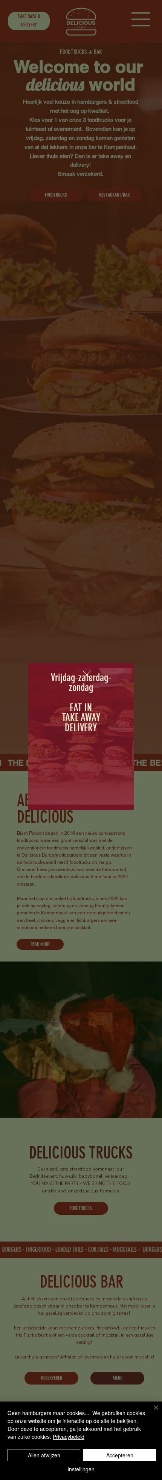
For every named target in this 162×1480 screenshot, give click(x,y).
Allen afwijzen (44, 1455)
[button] (87, 675)
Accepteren (119, 1455)
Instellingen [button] (81, 1469)
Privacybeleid (68, 1436)
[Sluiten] (151, 1412)
